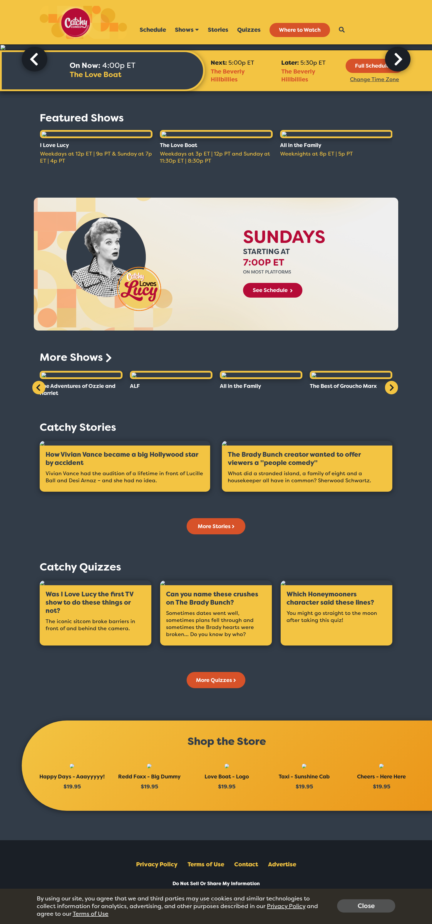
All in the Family (301, 145)
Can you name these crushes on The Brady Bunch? (212, 598)
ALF (135, 386)
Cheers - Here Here (381, 776)
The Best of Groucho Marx (343, 386)
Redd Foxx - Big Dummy (149, 776)
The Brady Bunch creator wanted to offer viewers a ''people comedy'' (294, 459)
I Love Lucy (54, 145)
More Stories (214, 526)
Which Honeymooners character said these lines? (330, 598)
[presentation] (34, 59)
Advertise (282, 864)
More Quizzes (214, 680)
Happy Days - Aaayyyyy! (72, 776)
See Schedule (271, 290)
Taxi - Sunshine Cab (304, 776)
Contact (246, 864)
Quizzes (249, 30)
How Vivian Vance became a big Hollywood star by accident (122, 459)
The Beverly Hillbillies (228, 75)
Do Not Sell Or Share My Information (216, 883)
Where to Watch (300, 30)
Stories (218, 30)
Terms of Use (205, 864)
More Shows (73, 357)
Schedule (153, 30)
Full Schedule (372, 65)
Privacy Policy (157, 864)
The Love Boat (95, 74)
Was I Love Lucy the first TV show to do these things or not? (89, 602)
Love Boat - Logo (227, 776)
